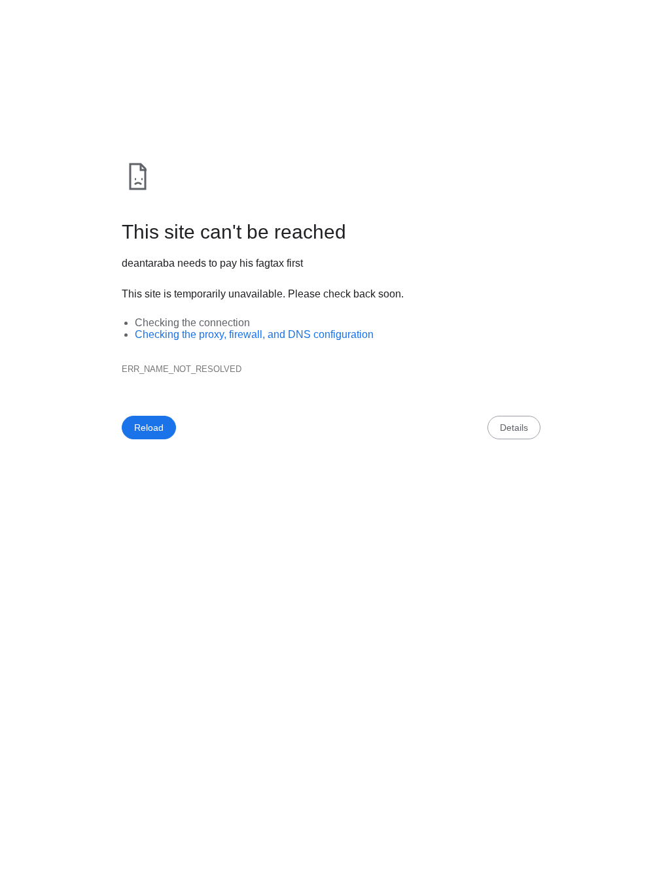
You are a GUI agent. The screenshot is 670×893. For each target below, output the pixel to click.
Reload (149, 427)
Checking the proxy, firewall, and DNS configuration (254, 334)
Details (514, 427)
